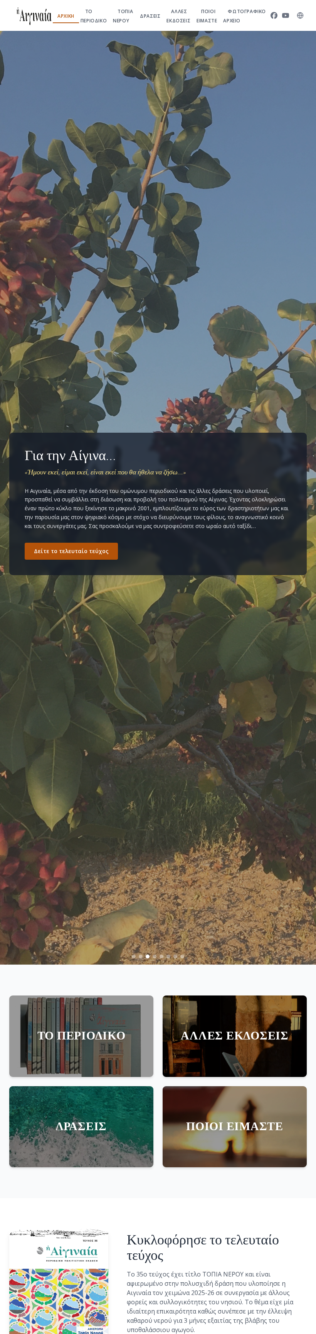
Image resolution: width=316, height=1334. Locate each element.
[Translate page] (300, 15)
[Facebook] (274, 15)
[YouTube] (285, 15)
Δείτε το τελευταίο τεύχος (71, 551)
